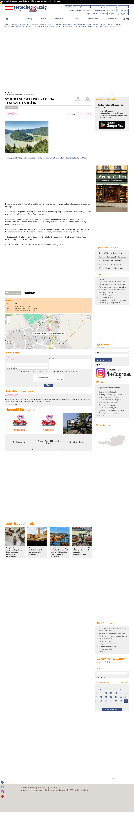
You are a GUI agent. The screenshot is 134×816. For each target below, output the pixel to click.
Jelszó (97, 353)
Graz (97, 24)
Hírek (43, 19)
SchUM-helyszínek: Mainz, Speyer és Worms (114, 628)
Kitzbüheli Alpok (27, 26)
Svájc (88, 14)
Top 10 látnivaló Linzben (109, 397)
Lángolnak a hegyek (106, 295)
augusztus (104, 682)
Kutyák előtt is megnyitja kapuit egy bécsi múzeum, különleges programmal (14, 552)
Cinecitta (102, 652)
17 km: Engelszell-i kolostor (110, 260)
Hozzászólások (93, 19)
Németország (100, 10)
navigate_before (97, 682)
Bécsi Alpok (42, 24)
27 (111, 701)
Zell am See (98, 26)
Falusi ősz (102, 279)
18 (101, 697)
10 (96, 693)
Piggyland (124, 14)
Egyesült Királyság (98, 7)
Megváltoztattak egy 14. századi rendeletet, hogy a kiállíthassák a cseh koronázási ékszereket (59, 552)
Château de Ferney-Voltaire (108, 646)
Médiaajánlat (62, 790)
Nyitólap (29, 19)
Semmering (77, 26)
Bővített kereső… (100, 677)
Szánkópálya (13, 24)
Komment (52, 358)
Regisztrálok (99, 365)
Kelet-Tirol (18, 26)
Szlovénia (103, 14)
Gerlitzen (92, 24)
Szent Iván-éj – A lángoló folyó (109, 303)
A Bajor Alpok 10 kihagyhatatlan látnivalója (113, 636)
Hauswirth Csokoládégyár (109, 400)
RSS (71, 790)
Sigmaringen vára (105, 641)
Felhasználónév (100, 348)
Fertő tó (85, 24)
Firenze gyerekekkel (105, 649)
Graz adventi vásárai (106, 297)
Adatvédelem (81, 790)
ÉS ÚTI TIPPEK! (103, 662)
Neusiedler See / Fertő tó (109, 413)
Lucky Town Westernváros (108, 644)
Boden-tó (50, 24)
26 (106, 701)
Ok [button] (1, 3)
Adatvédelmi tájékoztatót (31, 371)
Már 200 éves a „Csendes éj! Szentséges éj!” (114, 300)
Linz (35, 26)
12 (106, 693)
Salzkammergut (67, 26)
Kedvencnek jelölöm (14, 293)
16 (125, 693)
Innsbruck (110, 24)
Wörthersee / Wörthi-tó (108, 402)
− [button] (8, 320)
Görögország (123, 7)
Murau (40, 26)
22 (121, 697)
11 (101, 693)
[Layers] (88, 318)
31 (96, 705)
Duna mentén (78, 24)
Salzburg (58, 26)
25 (101, 701)
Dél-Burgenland (67, 24)
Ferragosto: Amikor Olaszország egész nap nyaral (116, 287)
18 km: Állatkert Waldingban (111, 268)
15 (121, 693)
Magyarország (114, 14)
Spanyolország (122, 10)
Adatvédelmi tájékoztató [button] (52, 1)
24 (96, 701)
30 (125, 701)
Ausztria (69, 7)
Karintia (117, 24)
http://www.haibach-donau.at (25, 311)
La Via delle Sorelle (105, 639)
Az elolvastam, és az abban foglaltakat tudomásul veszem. (49, 371)
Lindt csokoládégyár (107, 408)
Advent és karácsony (116, 26)
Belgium (76, 7)
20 (111, 697)
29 (121, 701)
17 (96, 697)
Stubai (84, 26)
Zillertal (105, 26)
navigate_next (127, 676)
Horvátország (80, 10)
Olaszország (111, 10)
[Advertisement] (48, 181)
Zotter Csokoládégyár (108, 392)
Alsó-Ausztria (34, 24)
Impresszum (26, 790)
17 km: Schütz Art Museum (110, 264)
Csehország (85, 7)
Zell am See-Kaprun (107, 405)
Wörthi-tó (90, 26)
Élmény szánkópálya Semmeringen (111, 395)
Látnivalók (58, 19)
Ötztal (52, 26)
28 (116, 701)
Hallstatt (103, 24)
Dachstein (58, 24)
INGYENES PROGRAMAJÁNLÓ (110, 659)
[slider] (84, 113)
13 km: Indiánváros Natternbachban (114, 257)
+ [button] (8, 317)
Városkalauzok (23, 24)
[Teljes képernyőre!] (8, 323)
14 (116, 693)
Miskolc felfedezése (105, 631)
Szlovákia (94, 14)
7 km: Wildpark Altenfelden (110, 253)
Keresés (75, 19)
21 (116, 697)
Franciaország (111, 7)
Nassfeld (46, 26)
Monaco (90, 10)
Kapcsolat (112, 19)
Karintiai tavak (9, 26)
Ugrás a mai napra (112, 709)
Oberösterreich (18, 95)
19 (106, 697)
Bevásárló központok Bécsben (111, 410)
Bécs (6, 24)
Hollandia (70, 10)
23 (125, 697)
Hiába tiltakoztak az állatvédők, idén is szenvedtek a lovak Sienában (36, 551)
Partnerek (49, 790)
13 (111, 693)
